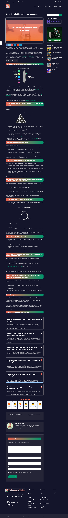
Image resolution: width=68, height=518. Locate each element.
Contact (55, 6)
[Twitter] (57, 1)
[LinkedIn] (60, 1)
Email (9, 460)
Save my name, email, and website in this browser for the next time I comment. (20, 472)
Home (35, 6)
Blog (50, 6)
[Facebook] (55, 1)
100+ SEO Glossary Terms (30, 100)
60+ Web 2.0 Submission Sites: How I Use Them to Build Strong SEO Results (57, 48)
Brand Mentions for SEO (56, 52)
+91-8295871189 (10, 505)
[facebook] (14, 430)
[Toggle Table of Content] (16, 60)
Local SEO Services (32, 507)
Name (9, 455)
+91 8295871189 (22, 2)
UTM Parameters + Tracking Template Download (55, 71)
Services (39, 6)
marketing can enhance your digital (27, 56)
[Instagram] (58, 1)
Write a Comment (21, 17)
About (60, 6)
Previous (10, 416)
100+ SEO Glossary (44, 503)
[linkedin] (17, 430)
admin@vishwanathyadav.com (12, 2)
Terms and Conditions (57, 516)
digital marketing (35, 138)
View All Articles (38, 430)
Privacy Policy (49, 516)
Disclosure (43, 516)
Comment (9, 444)
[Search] (60, 15)
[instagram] (18, 430)
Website (9, 466)
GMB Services (31, 509)
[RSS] (61, 1)
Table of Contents (10, 60)
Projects (45, 6)
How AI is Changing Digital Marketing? (15, 414)
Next (39, 417)
